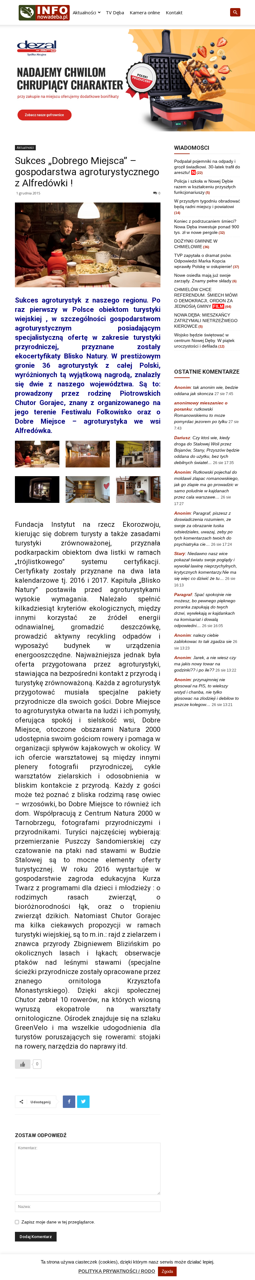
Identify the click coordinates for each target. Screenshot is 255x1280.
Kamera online (145, 12)
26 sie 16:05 (212, 626)
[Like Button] (22, 1064)
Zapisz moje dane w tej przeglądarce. (58, 1221)
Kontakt (174, 12)
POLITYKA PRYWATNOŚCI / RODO (116, 1271)
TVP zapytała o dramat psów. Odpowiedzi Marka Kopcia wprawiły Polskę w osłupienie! (203, 261)
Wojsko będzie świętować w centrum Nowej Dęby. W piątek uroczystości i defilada (204, 340)
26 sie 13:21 (222, 705)
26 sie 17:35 (223, 463)
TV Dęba (115, 12)
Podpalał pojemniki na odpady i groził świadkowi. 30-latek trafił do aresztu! (207, 167)
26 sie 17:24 (221, 544)
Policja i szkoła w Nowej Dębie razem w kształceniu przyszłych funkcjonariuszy (205, 187)
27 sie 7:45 (224, 394)
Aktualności (84, 12)
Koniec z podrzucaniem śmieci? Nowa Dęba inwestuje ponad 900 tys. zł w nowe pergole (206, 227)
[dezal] (127, 80)
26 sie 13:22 (226, 670)
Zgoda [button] (167, 1271)
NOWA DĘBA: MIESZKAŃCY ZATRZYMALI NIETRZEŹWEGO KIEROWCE (206, 320)
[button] (235, 13)
